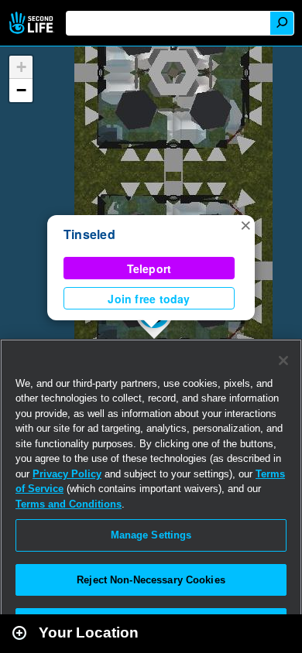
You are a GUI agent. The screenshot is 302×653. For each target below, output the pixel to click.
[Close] (283, 361)
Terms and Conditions (68, 504)
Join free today (149, 298)
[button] (245, 224)
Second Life (33, 23)
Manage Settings (151, 535)
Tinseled (89, 234)
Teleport (149, 268)
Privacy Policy (67, 474)
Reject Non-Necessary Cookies (151, 580)
